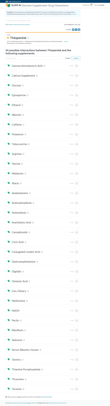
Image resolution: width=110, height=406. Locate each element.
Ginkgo (10, 24)
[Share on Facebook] (76, 29)
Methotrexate (17, 24)
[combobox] (43, 19)
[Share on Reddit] (79, 29)
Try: (7, 24)
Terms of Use (62, 403)
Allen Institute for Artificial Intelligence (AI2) (23, 403)
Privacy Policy (53, 403)
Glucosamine (26, 24)
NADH (15, 310)
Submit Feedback (47, 397)
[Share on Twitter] (73, 29)
